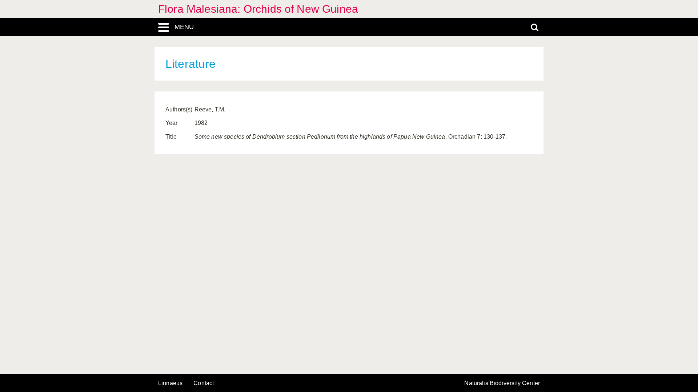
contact (203, 383)
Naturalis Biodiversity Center (502, 383)
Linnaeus (170, 383)
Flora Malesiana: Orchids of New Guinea (258, 9)
